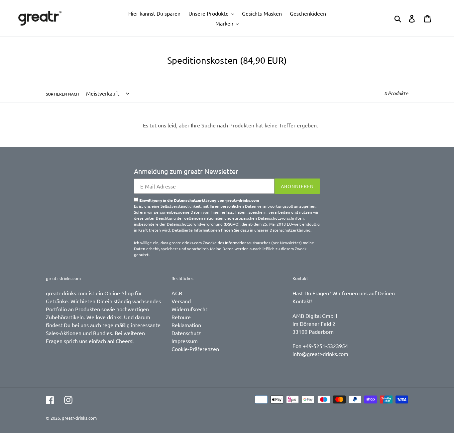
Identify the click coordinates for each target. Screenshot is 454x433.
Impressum (184, 340)
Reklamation (186, 325)
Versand (181, 301)
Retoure (181, 317)
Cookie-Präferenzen (195, 348)
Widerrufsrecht (189, 309)
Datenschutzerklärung (290, 230)
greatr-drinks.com (79, 418)
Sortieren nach (62, 94)
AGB (176, 293)
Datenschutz (186, 332)
